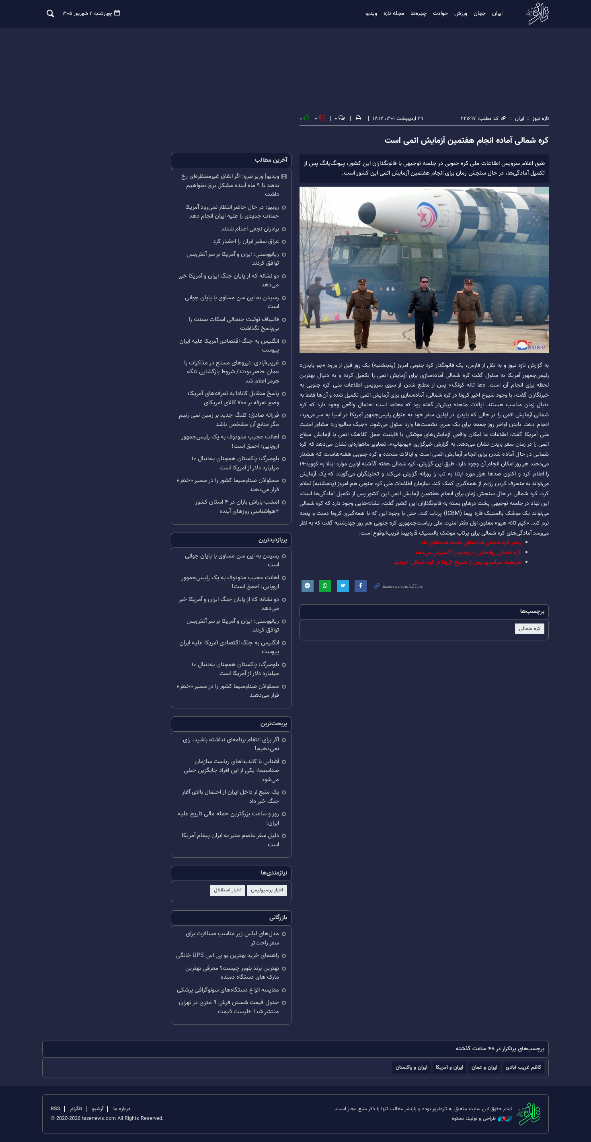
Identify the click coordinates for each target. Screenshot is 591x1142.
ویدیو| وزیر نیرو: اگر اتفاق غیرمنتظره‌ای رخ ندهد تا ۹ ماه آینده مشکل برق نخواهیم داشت (230, 185)
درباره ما (121, 1109)
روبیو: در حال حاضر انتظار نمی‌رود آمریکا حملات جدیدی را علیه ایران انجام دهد (232, 212)
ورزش (460, 13)
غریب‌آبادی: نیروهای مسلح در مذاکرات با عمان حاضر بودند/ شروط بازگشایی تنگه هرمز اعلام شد (231, 372)
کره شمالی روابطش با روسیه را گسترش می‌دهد (468, 553)
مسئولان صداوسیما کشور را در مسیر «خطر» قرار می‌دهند (228, 485)
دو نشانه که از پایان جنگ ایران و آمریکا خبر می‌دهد (229, 281)
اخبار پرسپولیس (267, 890)
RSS (55, 1109)
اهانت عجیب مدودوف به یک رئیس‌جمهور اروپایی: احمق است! (230, 441)
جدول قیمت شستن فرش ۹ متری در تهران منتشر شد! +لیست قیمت (229, 1007)
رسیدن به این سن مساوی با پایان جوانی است (232, 302)
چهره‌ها (418, 13)
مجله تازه (394, 13)
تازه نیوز (535, 13)
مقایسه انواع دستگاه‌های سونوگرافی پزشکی (228, 990)
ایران (497, 13)
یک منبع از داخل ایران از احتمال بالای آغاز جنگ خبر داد (230, 797)
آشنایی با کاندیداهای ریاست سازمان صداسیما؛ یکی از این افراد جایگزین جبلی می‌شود (231, 770)
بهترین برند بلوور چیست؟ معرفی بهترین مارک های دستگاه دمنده (232, 973)
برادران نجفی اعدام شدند (250, 229)
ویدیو (371, 13)
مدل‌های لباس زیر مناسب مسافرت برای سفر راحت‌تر (232, 938)
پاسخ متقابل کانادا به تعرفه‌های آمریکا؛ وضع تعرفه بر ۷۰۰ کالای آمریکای (233, 398)
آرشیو (97, 1109)
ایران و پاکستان (411, 1067)
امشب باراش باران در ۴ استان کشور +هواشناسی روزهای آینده (237, 507)
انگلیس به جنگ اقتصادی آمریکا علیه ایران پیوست (229, 346)
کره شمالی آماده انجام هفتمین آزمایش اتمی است (467, 140)
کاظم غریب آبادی (523, 1067)
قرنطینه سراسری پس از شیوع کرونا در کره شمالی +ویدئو (457, 562)
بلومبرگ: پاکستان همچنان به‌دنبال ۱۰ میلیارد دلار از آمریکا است (235, 463)
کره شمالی (529, 629)
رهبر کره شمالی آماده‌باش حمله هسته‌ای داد (471, 542)
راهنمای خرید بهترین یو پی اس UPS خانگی (227, 955)
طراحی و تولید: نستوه (474, 1119)
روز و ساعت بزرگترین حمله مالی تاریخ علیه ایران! (228, 818)
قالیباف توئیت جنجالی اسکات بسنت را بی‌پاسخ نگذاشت (234, 324)
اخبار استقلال (227, 890)
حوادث (440, 13)
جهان (480, 13)
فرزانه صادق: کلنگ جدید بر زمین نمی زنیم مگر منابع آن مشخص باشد (229, 420)
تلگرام (76, 1109)
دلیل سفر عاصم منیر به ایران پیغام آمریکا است (230, 840)
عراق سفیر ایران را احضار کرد (246, 241)
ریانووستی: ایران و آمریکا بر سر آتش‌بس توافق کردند (233, 259)
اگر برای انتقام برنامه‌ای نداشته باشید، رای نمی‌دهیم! (231, 744)
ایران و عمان (484, 1067)
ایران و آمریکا (449, 1067)
